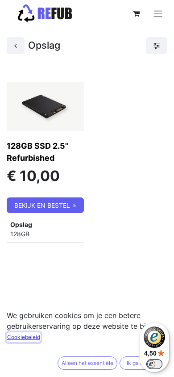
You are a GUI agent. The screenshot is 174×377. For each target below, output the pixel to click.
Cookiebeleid (23, 337)
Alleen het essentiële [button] (87, 363)
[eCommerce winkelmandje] (136, 13)
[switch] (154, 364)
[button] (45, 205)
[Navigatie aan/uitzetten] (158, 13)
